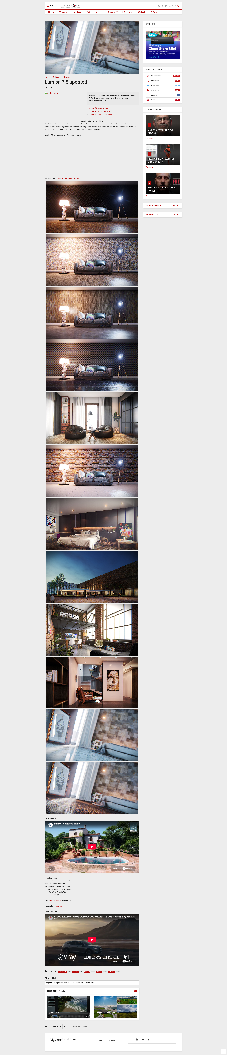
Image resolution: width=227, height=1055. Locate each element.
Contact (112, 1040)
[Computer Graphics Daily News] (70, 6)
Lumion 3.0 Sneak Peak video (100, 111)
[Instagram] (159, 6)
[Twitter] (166, 6)
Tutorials (64, 12)
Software (56, 77)
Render (67, 77)
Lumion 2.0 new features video (100, 115)
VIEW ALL (175, 205)
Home (51, 12)
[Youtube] (170, 6)
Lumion (59, 906)
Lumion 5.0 (54, 1013)
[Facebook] (162, 6)
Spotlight (128, 12)
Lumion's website (54, 900)
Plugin (78, 12)
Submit (142, 12)
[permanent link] (51, 87)
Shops (155, 12)
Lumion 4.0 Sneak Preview (107, 1013)
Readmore (149, 138)
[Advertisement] (92, 155)
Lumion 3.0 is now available (99, 108)
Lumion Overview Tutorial (67, 178)
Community (93, 12)
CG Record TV (112, 12)
